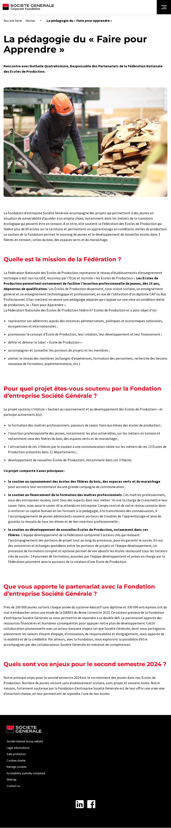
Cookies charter (16, 760)
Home (30, 20)
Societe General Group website (25, 741)
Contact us (13, 786)
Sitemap (11, 779)
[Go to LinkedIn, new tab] (80, 804)
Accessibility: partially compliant (26, 773)
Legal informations (18, 748)
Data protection (16, 754)
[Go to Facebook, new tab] (91, 804)
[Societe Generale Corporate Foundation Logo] (28, 7)
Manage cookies (16, 767)
